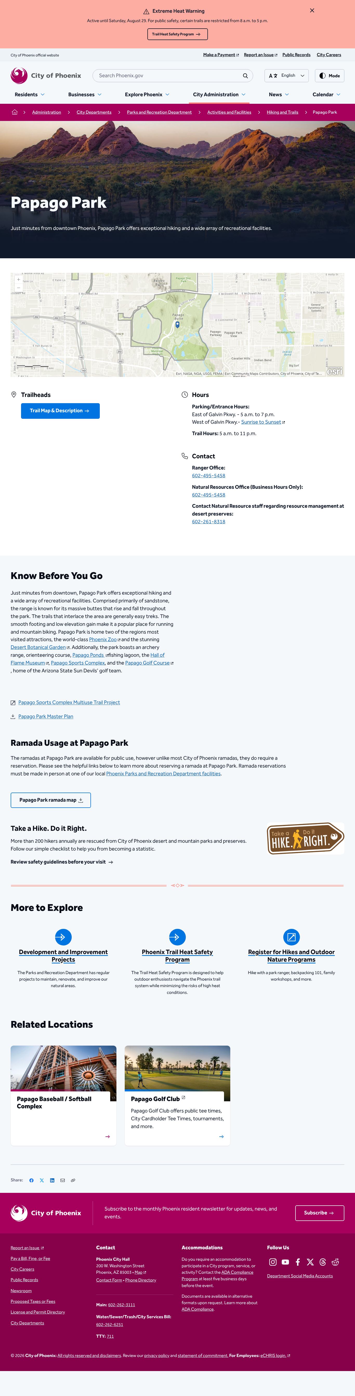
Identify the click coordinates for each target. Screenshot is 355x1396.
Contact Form (109, 1280)
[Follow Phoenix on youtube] (285, 1262)
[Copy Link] (73, 1180)
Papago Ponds (89, 655)
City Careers (22, 1269)
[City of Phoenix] (46, 75)
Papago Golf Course (147, 663)
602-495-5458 (208, 476)
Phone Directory (140, 1280)
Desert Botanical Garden (38, 647)
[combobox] (173, 75)
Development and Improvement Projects (63, 955)
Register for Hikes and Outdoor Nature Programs (291, 955)
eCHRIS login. (273, 1355)
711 (110, 1336)
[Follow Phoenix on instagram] (273, 1262)
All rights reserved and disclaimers (89, 1355)
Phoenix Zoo (103, 639)
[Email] (62, 1180)
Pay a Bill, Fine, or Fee (30, 1259)
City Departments (27, 1323)
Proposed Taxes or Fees (33, 1301)
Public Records (24, 1280)
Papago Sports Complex (78, 663)
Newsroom (21, 1291)
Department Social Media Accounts (300, 1276)
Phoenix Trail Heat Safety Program (177, 955)
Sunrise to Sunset (261, 422)
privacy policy (156, 1355)
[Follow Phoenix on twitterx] (310, 1262)
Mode (334, 76)
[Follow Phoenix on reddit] (335, 1262)
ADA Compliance (198, 1309)
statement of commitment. (203, 1355)
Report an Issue (25, 1248)
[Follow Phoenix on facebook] (298, 1262)
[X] (42, 1180)
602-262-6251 (109, 1325)
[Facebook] (31, 1180)
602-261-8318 (208, 522)
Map (138, 1272)
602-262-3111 (121, 1305)
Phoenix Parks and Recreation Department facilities (163, 774)
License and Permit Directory (38, 1312)
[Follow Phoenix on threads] (322, 1262)
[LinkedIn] (52, 1180)
